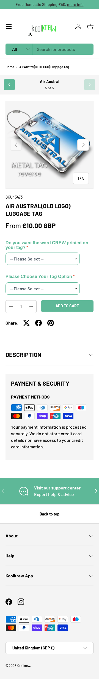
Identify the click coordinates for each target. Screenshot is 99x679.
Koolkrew (23, 665)
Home (10, 66)
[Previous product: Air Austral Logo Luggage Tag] (9, 84)
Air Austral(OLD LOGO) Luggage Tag (44, 66)
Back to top (49, 514)
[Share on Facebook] (38, 323)
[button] (90, 27)
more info (75, 4)
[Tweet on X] (26, 323)
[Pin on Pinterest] (51, 323)
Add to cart (67, 305)
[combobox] (50, 49)
